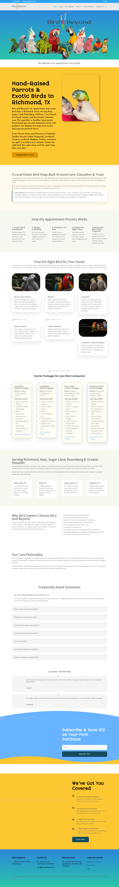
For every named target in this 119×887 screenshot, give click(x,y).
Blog (61, 6)
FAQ (88, 869)
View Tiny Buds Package (21, 434)
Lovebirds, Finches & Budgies (93, 342)
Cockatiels (85, 297)
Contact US (99, 6)
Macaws (51, 297)
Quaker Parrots (20, 326)
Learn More (80, 839)
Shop (77, 6)
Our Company (69, 6)
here (18, 879)
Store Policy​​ (91, 865)
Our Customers (89, 6)
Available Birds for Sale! (25, 155)
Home (55, 6)
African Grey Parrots (22, 297)
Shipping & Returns (93, 862)
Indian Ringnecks (54, 326)
